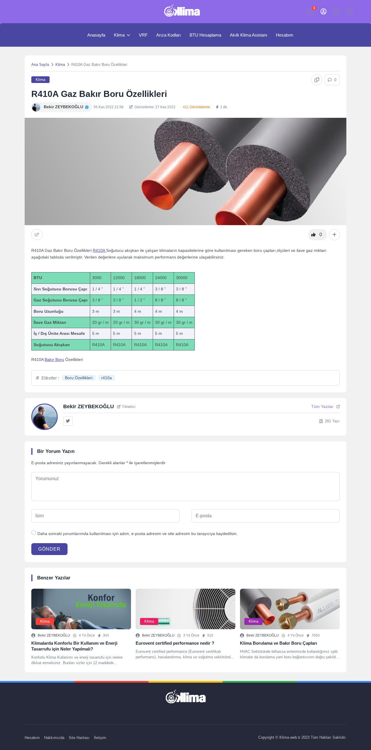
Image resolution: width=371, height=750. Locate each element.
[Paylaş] (37, 234)
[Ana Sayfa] (76, 35)
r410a (106, 377)
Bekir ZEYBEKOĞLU (54, 635)
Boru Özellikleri (78, 377)
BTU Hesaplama (205, 34)
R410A (99, 250)
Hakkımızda (54, 737)
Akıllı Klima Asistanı (248, 34)
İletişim (100, 737)
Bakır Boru (54, 359)
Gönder (49, 549)
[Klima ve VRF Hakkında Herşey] (182, 11)
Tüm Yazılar (322, 406)
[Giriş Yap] (323, 11)
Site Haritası (79, 737)
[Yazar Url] (36, 107)
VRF (143, 34)
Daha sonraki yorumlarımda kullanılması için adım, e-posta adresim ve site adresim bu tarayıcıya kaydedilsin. (137, 533)
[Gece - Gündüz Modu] (349, 14)
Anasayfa (96, 34)
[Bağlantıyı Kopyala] (316, 79)
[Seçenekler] (334, 234)
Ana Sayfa (40, 64)
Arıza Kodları (168, 34)
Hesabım (284, 34)
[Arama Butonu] (335, 11)
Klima (119, 34)
